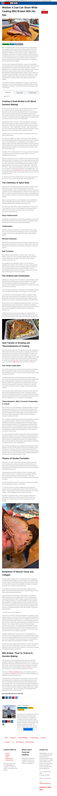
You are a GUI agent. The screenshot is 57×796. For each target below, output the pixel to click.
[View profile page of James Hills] (9, 712)
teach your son (17, 170)
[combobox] (47, 9)
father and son (16, 361)
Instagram (7, 755)
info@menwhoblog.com (45, 783)
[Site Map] (13, 742)
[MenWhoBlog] (10, 3)
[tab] (8, 92)
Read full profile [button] (28, 729)
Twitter (7, 756)
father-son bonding (14, 672)
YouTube (7, 753)
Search (45, 12)
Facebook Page (9, 758)
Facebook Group (9, 760)
